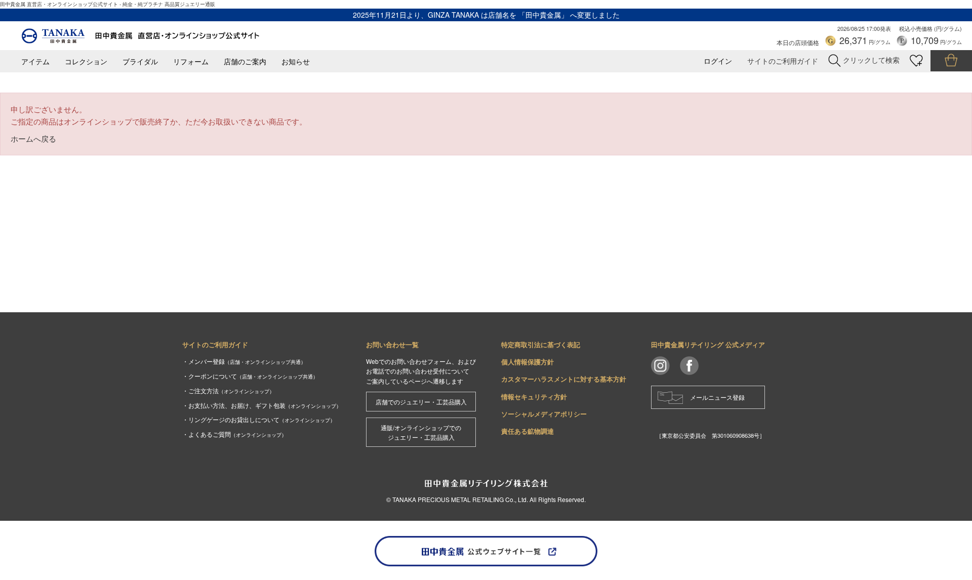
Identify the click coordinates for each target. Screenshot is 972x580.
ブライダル (140, 61)
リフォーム (191, 61)
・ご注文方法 (228, 390)
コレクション (86, 61)
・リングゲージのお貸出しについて (258, 419)
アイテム (35, 61)
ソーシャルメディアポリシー (544, 414)
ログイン (718, 61)
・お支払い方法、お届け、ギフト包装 (261, 405)
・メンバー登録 (244, 361)
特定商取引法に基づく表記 (540, 344)
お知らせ (295, 61)
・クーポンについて (250, 375)
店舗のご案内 (245, 61)
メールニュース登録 (717, 397)
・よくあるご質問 (234, 434)
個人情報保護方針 (527, 361)
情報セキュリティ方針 (534, 396)
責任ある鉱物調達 (527, 431)
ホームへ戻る (33, 138)
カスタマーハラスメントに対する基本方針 (563, 379)
